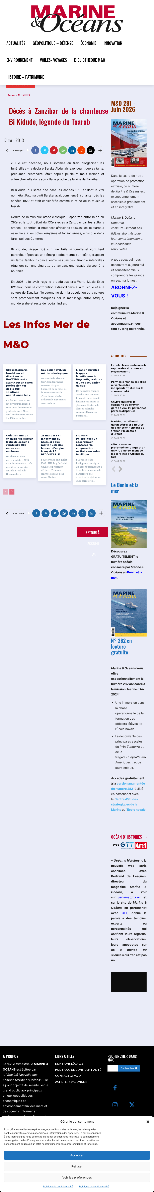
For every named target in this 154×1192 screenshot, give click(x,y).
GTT (125, 913)
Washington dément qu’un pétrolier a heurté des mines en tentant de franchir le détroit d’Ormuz (127, 427)
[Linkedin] (72, 150)
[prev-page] (5, 492)
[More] (100, 150)
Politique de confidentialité (58, 1186)
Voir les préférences (77, 1177)
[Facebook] (35, 150)
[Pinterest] (54, 150)
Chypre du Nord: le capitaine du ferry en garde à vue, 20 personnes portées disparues (128, 406)
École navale (136, 809)
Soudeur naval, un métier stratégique (54, 371)
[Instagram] (115, 1105)
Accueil (11, 95)
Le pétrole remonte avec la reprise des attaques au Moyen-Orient (129, 368)
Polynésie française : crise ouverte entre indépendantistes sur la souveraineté (128, 386)
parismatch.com (130, 897)
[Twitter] (45, 150)
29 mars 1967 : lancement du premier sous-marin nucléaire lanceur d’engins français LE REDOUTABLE (53, 445)
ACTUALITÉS (24, 95)
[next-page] (11, 492)
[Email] (91, 150)
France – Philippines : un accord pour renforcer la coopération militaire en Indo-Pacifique (88, 445)
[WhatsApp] (63, 150)
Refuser (77, 1166)
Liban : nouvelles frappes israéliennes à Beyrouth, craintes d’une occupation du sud (89, 377)
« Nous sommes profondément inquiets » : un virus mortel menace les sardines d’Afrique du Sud (129, 450)
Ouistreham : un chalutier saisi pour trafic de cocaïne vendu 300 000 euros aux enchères (19, 443)
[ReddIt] (81, 150)
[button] (148, 1122)
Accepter (77, 1155)
